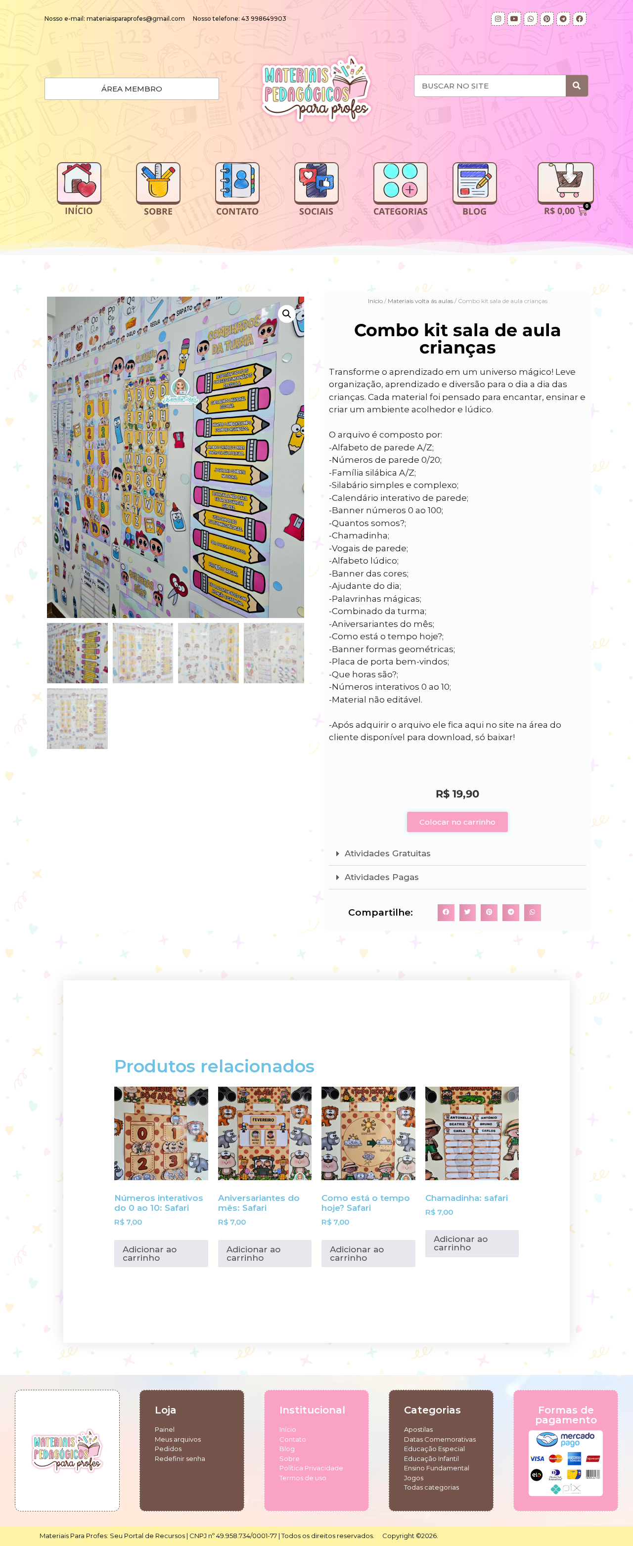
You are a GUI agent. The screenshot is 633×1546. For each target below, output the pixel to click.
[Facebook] (580, 19)
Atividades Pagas (382, 877)
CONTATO (237, 211)
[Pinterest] (547, 19)
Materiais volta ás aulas (420, 301)
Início (375, 301)
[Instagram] (498, 19)
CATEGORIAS (400, 211)
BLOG (474, 211)
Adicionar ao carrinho (150, 1253)
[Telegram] (563, 19)
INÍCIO (79, 211)
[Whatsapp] (531, 19)
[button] (287, 314)
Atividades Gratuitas (388, 853)
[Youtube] (514, 19)
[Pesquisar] (577, 85)
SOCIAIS (316, 211)
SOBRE (158, 211)
